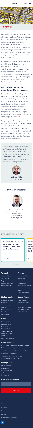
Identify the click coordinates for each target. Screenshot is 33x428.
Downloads (21, 305)
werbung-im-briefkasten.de (5, 374)
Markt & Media (7, 297)
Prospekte (4, 312)
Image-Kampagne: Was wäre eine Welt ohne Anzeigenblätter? (24, 309)
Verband (4, 273)
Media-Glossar (5, 314)
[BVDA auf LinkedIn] (2, 422)
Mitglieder (4, 281)
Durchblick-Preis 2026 (7, 338)
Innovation (21, 288)
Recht (19, 281)
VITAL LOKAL (5, 326)
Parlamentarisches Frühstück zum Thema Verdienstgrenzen (12, 246)
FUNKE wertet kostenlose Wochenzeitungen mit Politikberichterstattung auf (15, 347)
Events (3, 319)
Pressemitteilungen (23, 302)
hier (19, 117)
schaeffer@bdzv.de (16, 219)
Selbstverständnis (6, 285)
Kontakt (3, 404)
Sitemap (3, 414)
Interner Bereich (6, 366)
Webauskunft (5, 368)
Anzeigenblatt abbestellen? (9, 417)
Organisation (5, 278)
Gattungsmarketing (23, 293)
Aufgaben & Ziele (6, 276)
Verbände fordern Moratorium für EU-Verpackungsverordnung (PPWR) (11, 357)
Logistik (20, 290)
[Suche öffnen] (21, 3)
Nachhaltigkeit (22, 283)
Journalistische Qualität (24, 285)
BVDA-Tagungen (5, 322)
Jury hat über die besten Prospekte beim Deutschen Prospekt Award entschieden (16, 352)
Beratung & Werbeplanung (5, 304)
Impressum (4, 407)
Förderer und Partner (7, 283)
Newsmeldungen (22, 300)
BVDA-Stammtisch (6, 324)
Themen (21, 273)
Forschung (4, 307)
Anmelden (16, 390)
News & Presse (23, 297)
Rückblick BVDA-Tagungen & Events (6, 330)
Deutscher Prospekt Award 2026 (7, 335)
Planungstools (5, 309)
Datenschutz (5, 411)
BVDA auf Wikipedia (6, 370)
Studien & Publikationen (8, 300)
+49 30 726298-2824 (17, 215)
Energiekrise (21, 278)
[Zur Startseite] (9, 3)
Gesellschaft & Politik (9, 241)
